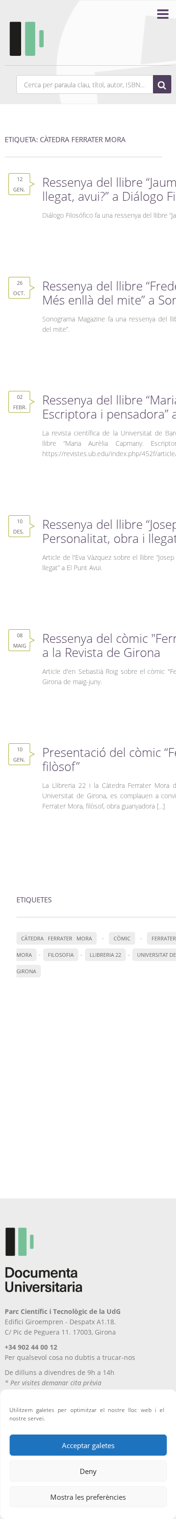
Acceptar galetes (88, 1445)
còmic (122, 938)
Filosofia (61, 954)
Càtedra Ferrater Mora (56, 938)
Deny (88, 1471)
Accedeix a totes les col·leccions (96, 1010)
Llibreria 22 (105, 954)
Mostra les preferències (88, 1497)
